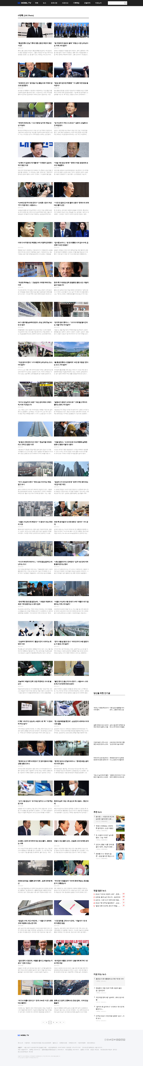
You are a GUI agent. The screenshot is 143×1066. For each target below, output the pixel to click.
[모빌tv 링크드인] (122, 1040)
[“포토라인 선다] (35, 78)
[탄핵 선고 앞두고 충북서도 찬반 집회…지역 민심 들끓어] (71, 995)
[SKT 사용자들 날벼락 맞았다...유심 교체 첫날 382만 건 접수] (35, 317)
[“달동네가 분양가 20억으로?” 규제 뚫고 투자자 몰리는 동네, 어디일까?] (71, 397)
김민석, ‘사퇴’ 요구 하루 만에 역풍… (107, 900)
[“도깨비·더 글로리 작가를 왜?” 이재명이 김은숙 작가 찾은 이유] (35, 158)
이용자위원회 (82, 1043)
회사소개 (20, 1043)
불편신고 (55, 1043)
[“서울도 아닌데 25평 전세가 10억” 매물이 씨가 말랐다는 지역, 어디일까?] (71, 597)
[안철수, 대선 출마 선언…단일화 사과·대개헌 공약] (71, 836)
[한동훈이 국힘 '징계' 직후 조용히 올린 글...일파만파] (109, 990)
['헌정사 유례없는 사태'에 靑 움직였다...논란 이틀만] (109, 828)
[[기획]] (35, 716)
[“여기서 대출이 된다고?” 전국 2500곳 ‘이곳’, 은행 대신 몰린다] (35, 995)
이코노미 (98, 3)
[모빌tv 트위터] (110, 1040)
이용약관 (27, 1043)
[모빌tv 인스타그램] (105, 1040)
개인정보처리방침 (36, 1043)
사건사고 (65, 3)
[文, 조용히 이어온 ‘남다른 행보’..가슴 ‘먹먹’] (109, 837)
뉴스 (44, 3)
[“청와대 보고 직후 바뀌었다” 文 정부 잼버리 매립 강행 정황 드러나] (35, 756)
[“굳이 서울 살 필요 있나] (71, 636)
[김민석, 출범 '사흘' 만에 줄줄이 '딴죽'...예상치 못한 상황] (109, 846)
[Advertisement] (109, 795)
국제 (36, 3)
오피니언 (54, 3)
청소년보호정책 (46, 1043)
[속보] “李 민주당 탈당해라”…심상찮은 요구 (108, 903)
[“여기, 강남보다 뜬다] (35, 477)
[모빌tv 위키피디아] (115, 1040)
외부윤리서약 (72, 1043)
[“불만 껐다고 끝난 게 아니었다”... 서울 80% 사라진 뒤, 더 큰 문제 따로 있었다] (71, 676)
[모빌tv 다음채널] (112, 1040)
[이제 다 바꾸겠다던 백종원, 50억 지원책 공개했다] (35, 237)
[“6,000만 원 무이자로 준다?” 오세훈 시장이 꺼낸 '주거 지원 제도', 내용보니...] (35, 198)
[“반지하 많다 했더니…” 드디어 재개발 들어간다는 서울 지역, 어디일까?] (71, 317)
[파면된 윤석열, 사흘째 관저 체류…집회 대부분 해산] (35, 876)
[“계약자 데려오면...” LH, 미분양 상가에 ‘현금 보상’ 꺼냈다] (35, 118)
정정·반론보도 (91, 1043)
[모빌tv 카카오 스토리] (119, 1040)
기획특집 (76, 3)
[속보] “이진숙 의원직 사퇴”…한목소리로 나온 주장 (108, 894)
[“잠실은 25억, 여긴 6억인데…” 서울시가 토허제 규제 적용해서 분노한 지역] (35, 916)
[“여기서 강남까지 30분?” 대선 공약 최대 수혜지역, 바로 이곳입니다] (35, 397)
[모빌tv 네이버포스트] (124, 1040)
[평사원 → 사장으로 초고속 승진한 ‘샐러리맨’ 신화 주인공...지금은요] (109, 819)
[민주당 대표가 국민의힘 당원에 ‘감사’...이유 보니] (109, 1018)
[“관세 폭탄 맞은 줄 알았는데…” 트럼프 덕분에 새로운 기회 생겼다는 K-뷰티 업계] (35, 597)
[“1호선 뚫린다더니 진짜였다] (71, 557)
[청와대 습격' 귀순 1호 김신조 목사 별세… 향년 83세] (71, 796)
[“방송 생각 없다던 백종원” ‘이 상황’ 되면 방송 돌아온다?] (71, 78)
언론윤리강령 (63, 1043)
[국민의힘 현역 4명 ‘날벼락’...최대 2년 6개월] (109, 999)
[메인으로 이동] (24, 3)
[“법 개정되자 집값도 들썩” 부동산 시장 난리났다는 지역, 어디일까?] (71, 38)
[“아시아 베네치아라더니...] (35, 557)
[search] (125, 3)
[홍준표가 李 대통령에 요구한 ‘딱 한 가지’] (109, 981)
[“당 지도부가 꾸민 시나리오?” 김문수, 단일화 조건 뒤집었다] (71, 118)
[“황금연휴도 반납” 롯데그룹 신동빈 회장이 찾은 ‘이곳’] (35, 38)
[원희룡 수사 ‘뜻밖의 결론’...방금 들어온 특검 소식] (109, 856)
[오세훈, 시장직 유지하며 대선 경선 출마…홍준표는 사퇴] (35, 836)
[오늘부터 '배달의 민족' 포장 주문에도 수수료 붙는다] (35, 676)
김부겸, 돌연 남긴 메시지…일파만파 (107, 897)
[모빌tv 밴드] (117, 1040)
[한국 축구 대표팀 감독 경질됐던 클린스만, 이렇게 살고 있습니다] (71, 277)
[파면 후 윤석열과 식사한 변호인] (71, 517)
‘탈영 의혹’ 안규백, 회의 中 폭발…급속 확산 (108, 906)
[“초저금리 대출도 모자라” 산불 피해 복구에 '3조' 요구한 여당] (71, 956)
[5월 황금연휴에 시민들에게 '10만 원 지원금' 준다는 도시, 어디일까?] (71, 357)
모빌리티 (87, 3)
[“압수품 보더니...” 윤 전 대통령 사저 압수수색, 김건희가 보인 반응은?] (71, 237)
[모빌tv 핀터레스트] (108, 1040)
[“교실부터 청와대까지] (35, 636)
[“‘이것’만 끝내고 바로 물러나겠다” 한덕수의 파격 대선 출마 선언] (71, 198)
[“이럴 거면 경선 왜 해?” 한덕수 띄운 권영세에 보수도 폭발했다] (71, 158)
